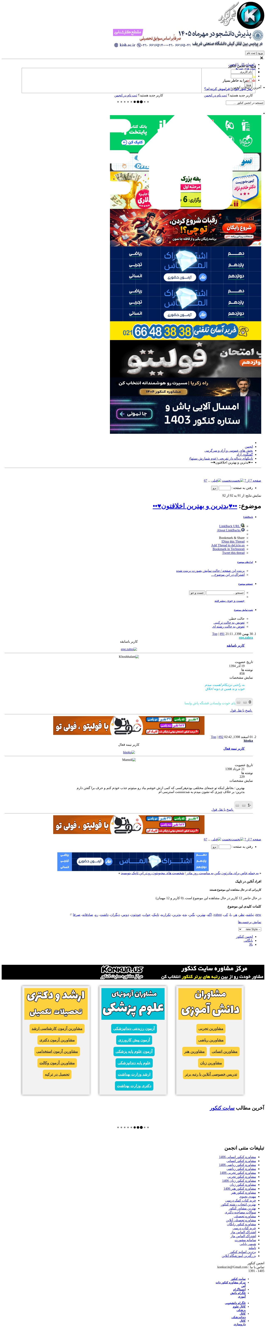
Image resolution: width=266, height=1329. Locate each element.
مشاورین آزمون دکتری (57, 1040)
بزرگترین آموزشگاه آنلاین (239, 1256)
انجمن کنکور (244, 936)
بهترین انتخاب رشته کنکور (238, 1204)
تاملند (252, 1248)
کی (226, 914)
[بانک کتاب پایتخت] (185, 339)
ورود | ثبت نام (255, 53)
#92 (220, 737)
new (258, 914)
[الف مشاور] (185, 245)
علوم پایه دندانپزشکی (134, 1063)
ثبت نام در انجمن (125, 95)
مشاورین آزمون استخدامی (57, 1051)
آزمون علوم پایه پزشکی (134, 1051)
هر (235, 914)
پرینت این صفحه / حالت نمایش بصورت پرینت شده (210, 570)
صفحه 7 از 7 (252, 480)
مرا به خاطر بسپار (236, 80)
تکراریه (166, 914)
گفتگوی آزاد (245, 454)
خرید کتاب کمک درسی (240, 1200)
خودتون (136, 914)
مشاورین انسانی (225, 1051)
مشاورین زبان (211, 1063)
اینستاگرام (239, 1289)
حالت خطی (237, 618)
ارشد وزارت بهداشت (134, 1074)
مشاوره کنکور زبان (243, 1184)
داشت (104, 914)
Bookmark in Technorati (229, 549)
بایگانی (248, 940)
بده (185, 914)
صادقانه (87, 914)
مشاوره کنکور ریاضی (241, 1169)
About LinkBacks (229, 530)
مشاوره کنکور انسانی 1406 (237, 1157)
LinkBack (248, 517)
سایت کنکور (222, 1108)
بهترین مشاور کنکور (242, 1208)
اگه (209, 914)
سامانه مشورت (245, 1240)
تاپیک (155, 914)
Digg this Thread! (233, 541)
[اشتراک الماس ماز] (185, 282)
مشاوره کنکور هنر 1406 (240, 1188)
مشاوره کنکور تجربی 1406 (238, 1172)
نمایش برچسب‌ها (249, 922)
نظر (241, 914)
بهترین (201, 914)
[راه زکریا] (185, 395)
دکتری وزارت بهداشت (134, 1086)
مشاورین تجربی (210, 1028)
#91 (222, 634)
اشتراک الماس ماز (243, 1232)
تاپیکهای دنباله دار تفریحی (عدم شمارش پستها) (221, 458)
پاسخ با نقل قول (241, 710)
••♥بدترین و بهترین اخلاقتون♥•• (195, 506)
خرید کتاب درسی (244, 1228)
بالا (251, 944)
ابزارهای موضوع (245, 562)
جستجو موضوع (245, 584)
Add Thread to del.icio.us (228, 545)
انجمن (249, 446)
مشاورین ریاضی (211, 1040)
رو (96, 914)
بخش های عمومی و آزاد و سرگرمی (228, 450)
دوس (125, 914)
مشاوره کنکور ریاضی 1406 (237, 1165)
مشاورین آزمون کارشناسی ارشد (57, 1028)
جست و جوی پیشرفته (229, 600)
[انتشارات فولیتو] (185, 376)
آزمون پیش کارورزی (134, 1040)
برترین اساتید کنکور (243, 1252)
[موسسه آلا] (185, 432)
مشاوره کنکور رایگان (241, 1224)
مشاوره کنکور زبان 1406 (239, 1180)
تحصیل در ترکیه (57, 1074)
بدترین (176, 914)
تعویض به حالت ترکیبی (229, 622)
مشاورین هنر (194, 1051)
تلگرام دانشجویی (235, 1303)
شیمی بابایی (248, 1244)
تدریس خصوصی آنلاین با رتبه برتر (211, 1074)
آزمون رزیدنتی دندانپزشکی (134, 1028)
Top (214, 634)
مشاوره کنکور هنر (243, 1192)
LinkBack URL (230, 526)
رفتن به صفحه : (242, 488)
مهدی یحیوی (247, 1196)
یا (231, 914)
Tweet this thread (233, 553)
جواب (146, 914)
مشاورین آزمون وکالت (57, 1063)
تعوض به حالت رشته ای (228, 626)
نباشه (250, 914)
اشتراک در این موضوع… (228, 574)
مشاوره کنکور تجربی (241, 1176)
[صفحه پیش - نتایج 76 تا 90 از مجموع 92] (216, 480)
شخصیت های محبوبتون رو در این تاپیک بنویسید (152, 873)
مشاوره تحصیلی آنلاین (241, 1220)
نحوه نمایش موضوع (243, 610)
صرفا (76, 914)
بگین (192, 914)
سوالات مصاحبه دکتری (240, 1212)
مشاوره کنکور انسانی (241, 1161)
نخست (226, 480)
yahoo (218, 914)
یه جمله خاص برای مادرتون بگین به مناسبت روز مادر (222, 873)
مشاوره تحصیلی (245, 1216)
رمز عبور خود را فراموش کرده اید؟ (228, 89)
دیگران (115, 914)
